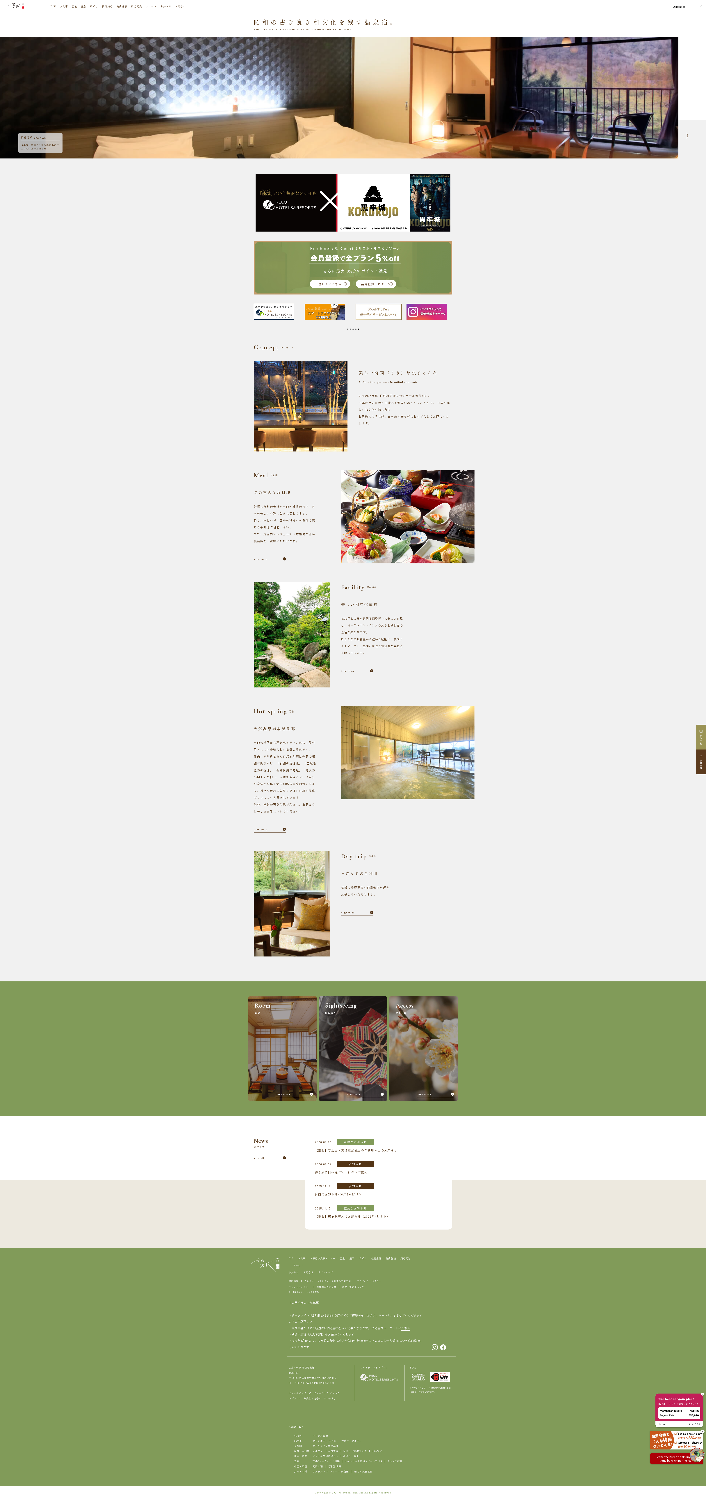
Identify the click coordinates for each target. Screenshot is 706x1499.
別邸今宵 (377, 1451)
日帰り (94, 6)
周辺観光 (136, 6)
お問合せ (180, 6)
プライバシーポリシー (369, 1281)
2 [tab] (350, 329)
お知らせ (166, 6)
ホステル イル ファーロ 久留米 (331, 1471)
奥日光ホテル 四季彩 (325, 1440)
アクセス (151, 6)
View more (260, 559)
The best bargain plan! (675, 1402)
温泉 (83, 6)
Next (681, 98)
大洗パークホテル (351, 1440)
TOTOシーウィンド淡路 (326, 1461)
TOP (53, 6)
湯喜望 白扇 (334, 1466)
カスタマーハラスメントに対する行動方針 (327, 1281)
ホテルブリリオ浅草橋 (325, 1445)
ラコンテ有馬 (394, 1461)
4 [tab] (355, 329)
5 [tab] (358, 329)
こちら (405, 1328)
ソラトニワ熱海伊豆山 (325, 1456)
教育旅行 (107, 6)
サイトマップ (325, 1272)
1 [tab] (347, 329)
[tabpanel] (276, 312)
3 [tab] (353, 329)
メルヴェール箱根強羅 (325, 1451)
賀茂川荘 (318, 1466)
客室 (74, 6)
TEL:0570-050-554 (299, 1383)
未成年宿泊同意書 (326, 1286)
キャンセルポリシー (300, 1286)
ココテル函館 (320, 1435)
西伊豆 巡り (351, 1456)
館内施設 (122, 6)
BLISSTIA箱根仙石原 (355, 1451)
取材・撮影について (353, 1286)
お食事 (64, 6)
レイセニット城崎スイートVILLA (363, 1461)
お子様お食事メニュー (322, 1258)
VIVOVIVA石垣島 (363, 1471)
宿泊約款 (294, 1281)
